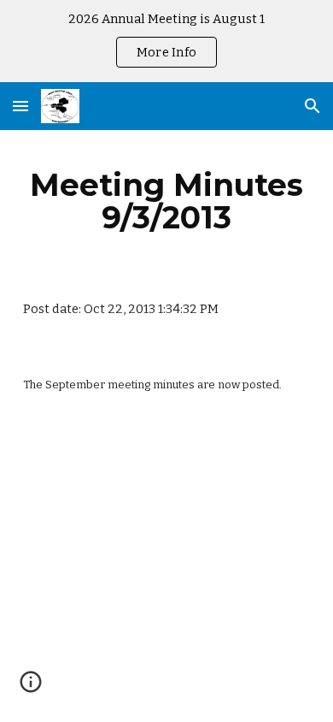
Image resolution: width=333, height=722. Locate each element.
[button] (20, 105)
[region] (166, 41)
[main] (166, 201)
